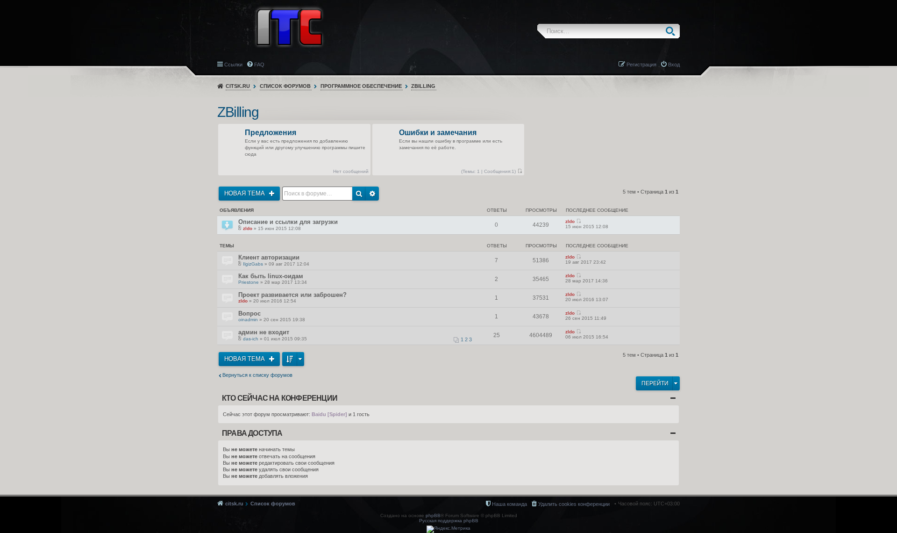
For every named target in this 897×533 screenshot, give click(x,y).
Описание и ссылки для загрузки (288, 221)
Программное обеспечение (361, 86)
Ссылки (233, 64)
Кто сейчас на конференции (279, 398)
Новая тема (245, 193)
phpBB (433, 515)
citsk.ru (238, 86)
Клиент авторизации (268, 257)
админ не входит (263, 332)
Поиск (672, 31)
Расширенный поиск (372, 194)
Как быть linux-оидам (270, 276)
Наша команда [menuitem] (509, 504)
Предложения (270, 133)
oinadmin (248, 319)
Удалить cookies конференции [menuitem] (574, 504)
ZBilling (423, 86)
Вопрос (249, 313)
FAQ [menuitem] (259, 64)
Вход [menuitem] (674, 64)
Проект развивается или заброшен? (292, 294)
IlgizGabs (253, 263)
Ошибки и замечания (438, 133)
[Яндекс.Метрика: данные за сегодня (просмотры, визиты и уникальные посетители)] (448, 529)
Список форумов (285, 86)
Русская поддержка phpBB (448, 520)
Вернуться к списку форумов (257, 375)
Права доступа (252, 433)
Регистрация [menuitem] (641, 64)
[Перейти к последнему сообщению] (578, 221)
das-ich (250, 338)
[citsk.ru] (289, 26)
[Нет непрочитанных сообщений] (519, 171)
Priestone (248, 282)
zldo (247, 228)
